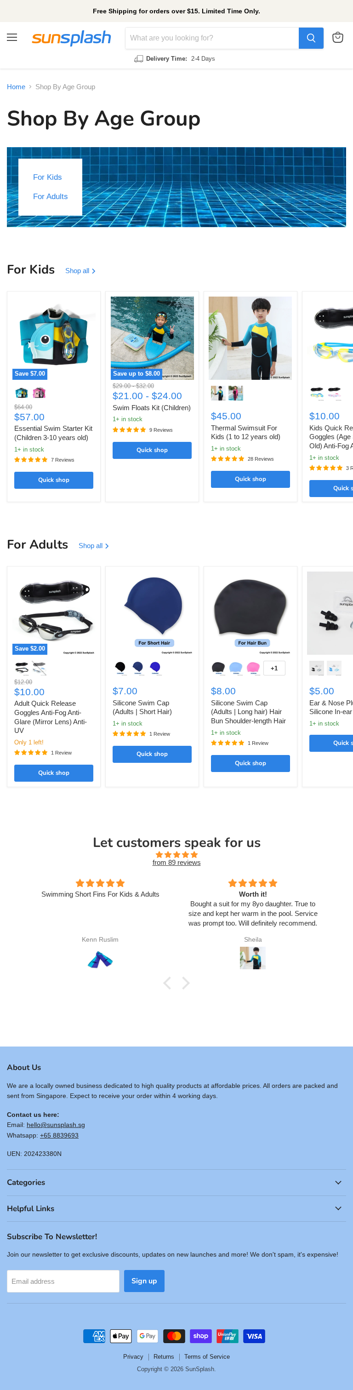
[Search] (311, 38)
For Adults (50, 196)
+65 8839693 (59, 1135)
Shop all (78, 271)
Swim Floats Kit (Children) (152, 408)
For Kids (47, 177)
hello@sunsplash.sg (56, 1124)
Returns (164, 1356)
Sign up (144, 1281)
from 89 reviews (177, 862)
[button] (169, 983)
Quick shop (53, 480)
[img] (176, 854)
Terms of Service (207, 1356)
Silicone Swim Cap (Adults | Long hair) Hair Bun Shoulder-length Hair (248, 712)
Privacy (133, 1356)
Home (16, 87)
